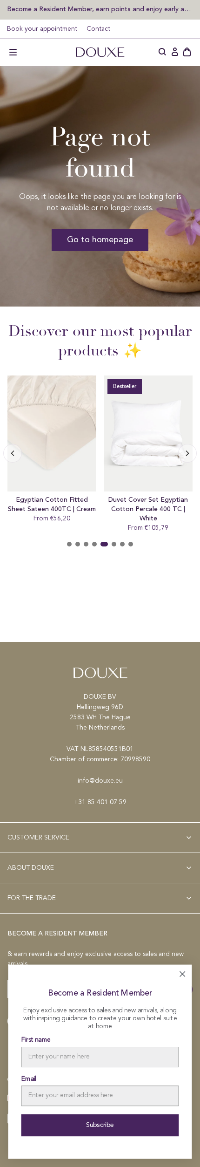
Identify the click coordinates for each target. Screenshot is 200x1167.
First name (36, 1040)
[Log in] (174, 52)
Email (29, 1079)
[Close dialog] (182, 974)
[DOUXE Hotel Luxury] (100, 52)
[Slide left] (187, 453)
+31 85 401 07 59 (100, 802)
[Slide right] (12, 453)
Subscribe (100, 1125)
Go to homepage (100, 240)
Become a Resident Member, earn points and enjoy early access (100, 9)
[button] (13, 52)
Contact (98, 29)
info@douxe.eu (100, 781)
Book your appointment (42, 29)
